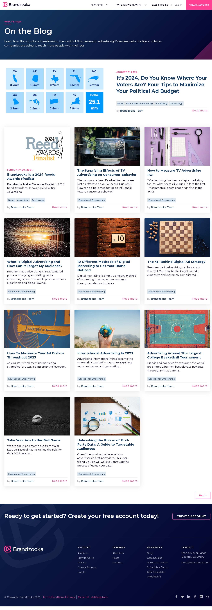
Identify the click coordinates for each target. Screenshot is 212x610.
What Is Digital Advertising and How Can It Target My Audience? (34, 264)
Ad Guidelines (99, 597)
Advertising (161, 103)
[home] (16, 5)
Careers (117, 562)
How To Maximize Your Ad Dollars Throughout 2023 (35, 355)
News (120, 103)
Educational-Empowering (139, 103)
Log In (81, 571)
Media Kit (83, 597)
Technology (176, 103)
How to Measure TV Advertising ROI (174, 172)
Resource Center (157, 562)
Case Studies (160, 5)
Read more (199, 110)
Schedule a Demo (158, 567)
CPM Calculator (156, 571)
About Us (118, 553)
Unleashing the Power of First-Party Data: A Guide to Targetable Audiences (105, 444)
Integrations (154, 576)
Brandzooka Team (131, 110)
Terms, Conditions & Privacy (59, 597)
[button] (98, 5)
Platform (83, 553)
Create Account (199, 5)
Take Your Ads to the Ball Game (34, 440)
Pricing (82, 562)
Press (116, 557)
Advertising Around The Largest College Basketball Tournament (174, 355)
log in (179, 5)
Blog (150, 553)
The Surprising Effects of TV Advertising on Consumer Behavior (107, 172)
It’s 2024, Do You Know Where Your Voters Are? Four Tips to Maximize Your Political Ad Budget (161, 84)
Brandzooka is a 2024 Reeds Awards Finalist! (31, 176)
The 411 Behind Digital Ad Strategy (176, 262)
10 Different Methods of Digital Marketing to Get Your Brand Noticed (103, 266)
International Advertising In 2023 (105, 353)
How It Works (86, 557)
